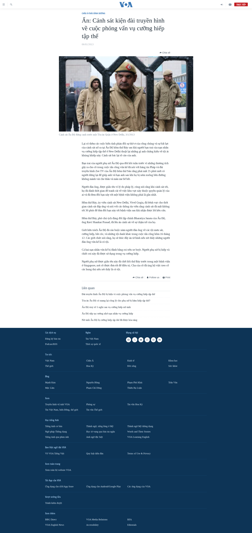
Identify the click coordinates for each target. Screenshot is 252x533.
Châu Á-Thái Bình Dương (93, 13)
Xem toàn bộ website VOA (58, 470)
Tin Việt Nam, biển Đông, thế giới (61, 409)
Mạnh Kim (50, 382)
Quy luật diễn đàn (94, 453)
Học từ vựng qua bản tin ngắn (100, 431)
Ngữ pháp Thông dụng (56, 431)
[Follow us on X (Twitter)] (134, 339)
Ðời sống (131, 366)
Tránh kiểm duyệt (53, 503)
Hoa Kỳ (90, 366)
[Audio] (222, 4)
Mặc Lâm (49, 387)
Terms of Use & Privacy (139, 453)
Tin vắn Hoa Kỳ (135, 404)
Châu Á (90, 360)
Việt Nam (49, 360)
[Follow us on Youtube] (140, 339)
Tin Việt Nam (92, 338)
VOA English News (54, 524)
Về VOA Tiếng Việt (54, 453)
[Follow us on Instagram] (147, 339)
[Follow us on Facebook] (128, 339)
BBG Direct (51, 519)
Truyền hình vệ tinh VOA (57, 404)
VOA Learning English (138, 437)
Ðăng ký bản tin (53, 338)
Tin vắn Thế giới (94, 409)
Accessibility (92, 524)
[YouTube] (230, 4)
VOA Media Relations (96, 519)
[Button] (164, 53)
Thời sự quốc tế (93, 344)
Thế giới (49, 366)
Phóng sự (90, 404)
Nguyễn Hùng (93, 382)
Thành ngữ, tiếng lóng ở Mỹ (99, 426)
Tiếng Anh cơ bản (53, 426)
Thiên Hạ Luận (134, 387)
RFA (129, 519)
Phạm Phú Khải (134, 382)
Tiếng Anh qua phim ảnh (57, 437)
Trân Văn (172, 382)
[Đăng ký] (159, 339)
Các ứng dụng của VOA (138, 486)
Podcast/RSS (51, 344)
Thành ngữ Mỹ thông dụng (140, 426)
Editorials (131, 524)
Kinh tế (130, 360)
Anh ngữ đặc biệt (94, 437)
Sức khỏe (172, 366)
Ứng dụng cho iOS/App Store (59, 486)
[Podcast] (153, 339)
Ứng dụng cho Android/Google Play (103, 486)
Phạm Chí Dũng (94, 387)
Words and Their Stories (139, 431)
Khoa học (173, 360)
